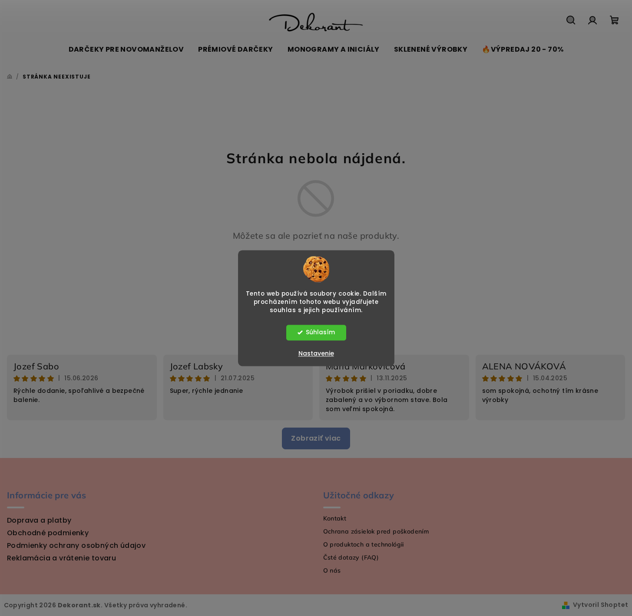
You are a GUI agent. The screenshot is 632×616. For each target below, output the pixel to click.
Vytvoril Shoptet (600, 604)
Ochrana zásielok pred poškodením (376, 531)
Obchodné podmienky (48, 533)
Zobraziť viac (316, 438)
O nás (332, 570)
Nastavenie (316, 353)
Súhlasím (320, 332)
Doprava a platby (39, 520)
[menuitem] (126, 49)
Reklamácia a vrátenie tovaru (61, 558)
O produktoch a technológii (363, 544)
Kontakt (335, 518)
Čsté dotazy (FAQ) (351, 557)
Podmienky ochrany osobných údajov (76, 545)
